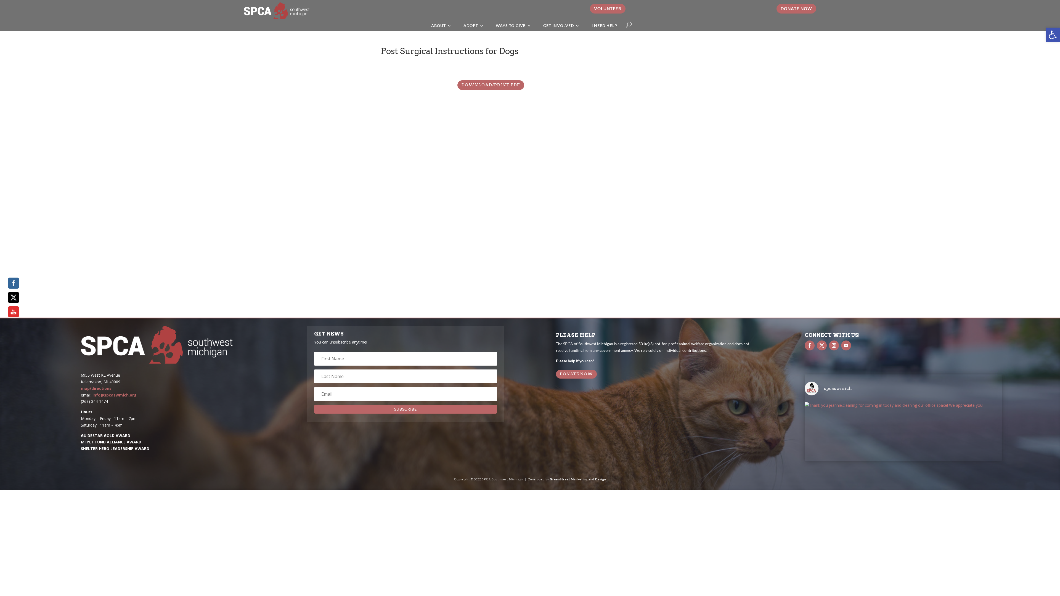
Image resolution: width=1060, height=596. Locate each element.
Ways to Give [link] (511, 26)
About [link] (438, 26)
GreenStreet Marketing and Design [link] (578, 479)
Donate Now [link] (796, 8)
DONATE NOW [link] (576, 374)
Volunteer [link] (607, 8)
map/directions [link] (96, 388)
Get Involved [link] (558, 26)
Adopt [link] (470, 26)
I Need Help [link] (604, 26)
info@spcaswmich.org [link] (114, 395)
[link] (1053, 35)
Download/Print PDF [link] (491, 85)
